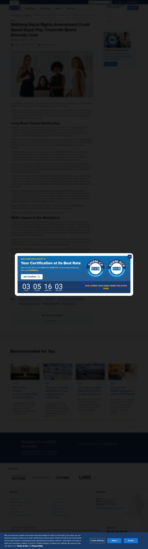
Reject (114, 540)
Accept (131, 540)
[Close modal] (130, 257)
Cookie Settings (97, 540)
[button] (32, 276)
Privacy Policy (37, 546)
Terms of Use (22, 546)
